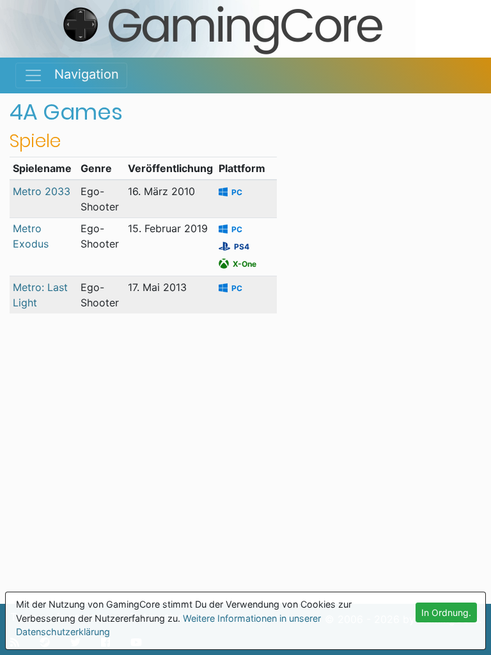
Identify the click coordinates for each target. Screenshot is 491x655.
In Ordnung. (446, 612)
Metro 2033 (41, 191)
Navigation (81, 74)
